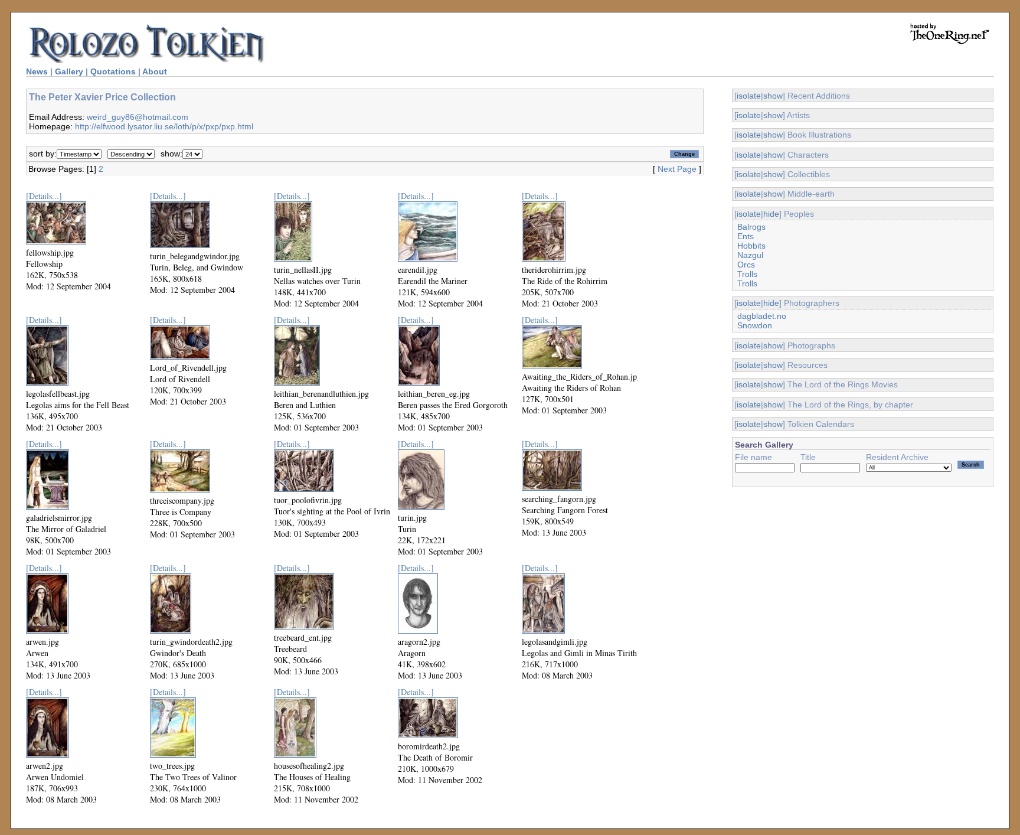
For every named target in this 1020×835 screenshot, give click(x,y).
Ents (745, 236)
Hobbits (751, 245)
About (154, 71)
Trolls (747, 274)
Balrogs (751, 226)
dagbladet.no (761, 316)
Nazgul (750, 255)
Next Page (677, 169)
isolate (749, 95)
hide (771, 213)
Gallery (69, 71)
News (37, 71)
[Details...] (44, 195)
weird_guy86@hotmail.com (137, 117)
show (773, 95)
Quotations (113, 71)
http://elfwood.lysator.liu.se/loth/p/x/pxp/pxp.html (164, 126)
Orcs (746, 264)
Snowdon (754, 325)
